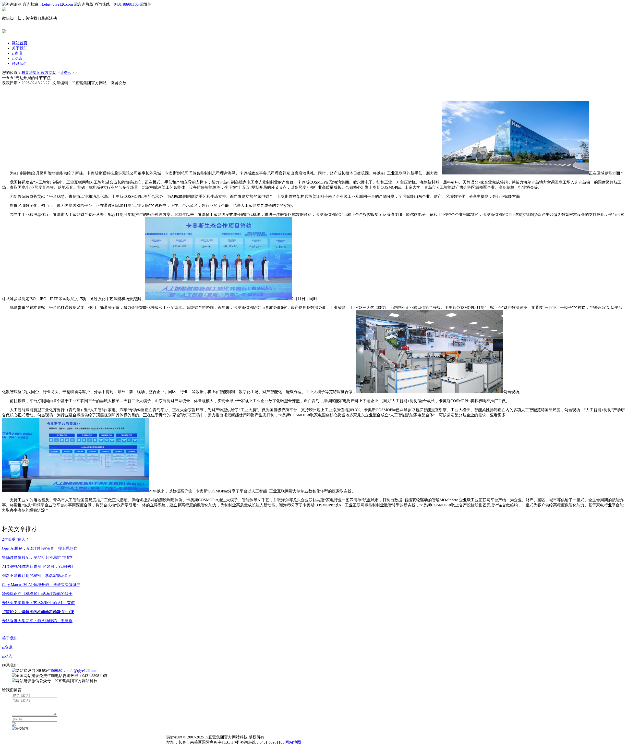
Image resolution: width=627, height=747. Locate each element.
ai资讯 (17, 53)
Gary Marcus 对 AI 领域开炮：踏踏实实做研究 (41, 585)
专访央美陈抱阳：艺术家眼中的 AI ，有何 (38, 603)
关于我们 (19, 48)
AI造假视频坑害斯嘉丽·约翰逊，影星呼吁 (38, 566)
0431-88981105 (126, 4)
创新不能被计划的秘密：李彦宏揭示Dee (36, 575)
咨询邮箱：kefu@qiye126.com (72, 670)
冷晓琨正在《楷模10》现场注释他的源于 (37, 594)
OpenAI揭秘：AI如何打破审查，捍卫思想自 (40, 548)
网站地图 (293, 742)
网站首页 (19, 43)
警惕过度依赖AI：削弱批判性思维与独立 (37, 557)
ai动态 (17, 58)
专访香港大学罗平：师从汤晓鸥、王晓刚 (37, 621)
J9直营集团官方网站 (39, 72)
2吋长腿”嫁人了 (15, 539)
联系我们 (19, 63)
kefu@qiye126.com (57, 4)
